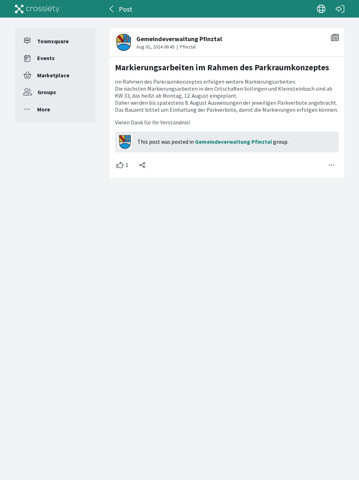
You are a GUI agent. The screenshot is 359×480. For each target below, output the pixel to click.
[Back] (112, 9)
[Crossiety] (37, 9)
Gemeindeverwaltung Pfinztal (233, 141)
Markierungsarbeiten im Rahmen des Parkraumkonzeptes (222, 67)
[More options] (332, 165)
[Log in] (340, 9)
